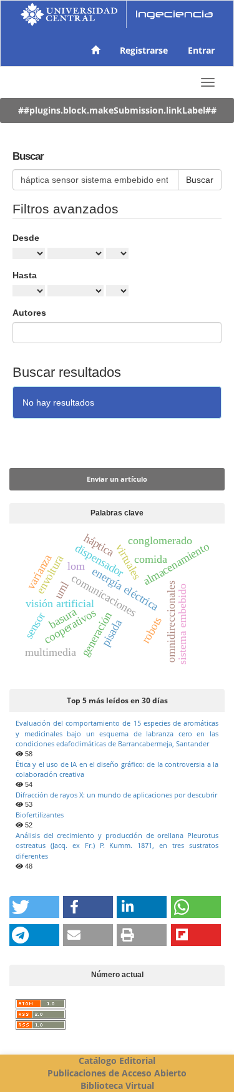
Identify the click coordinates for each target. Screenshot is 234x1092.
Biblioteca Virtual (117, 1085)
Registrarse (144, 50)
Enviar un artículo (117, 479)
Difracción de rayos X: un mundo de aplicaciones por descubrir (116, 794)
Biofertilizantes (40, 814)
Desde (25, 238)
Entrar (201, 50)
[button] (34, 907)
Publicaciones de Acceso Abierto (117, 1073)
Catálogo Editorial (117, 1060)
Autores (29, 313)
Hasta (24, 275)
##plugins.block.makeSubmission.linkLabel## (117, 110)
